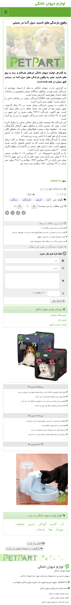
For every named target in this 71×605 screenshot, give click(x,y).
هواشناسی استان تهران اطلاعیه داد (53, 228)
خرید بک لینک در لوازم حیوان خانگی (55, 602)
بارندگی (27, 199)
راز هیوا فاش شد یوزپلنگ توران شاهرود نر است (48, 430)
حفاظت (20, 524)
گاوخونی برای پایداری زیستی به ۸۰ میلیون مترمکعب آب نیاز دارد (43, 401)
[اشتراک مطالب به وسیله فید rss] (7, 212)
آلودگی (42, 524)
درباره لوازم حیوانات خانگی (59, 593)
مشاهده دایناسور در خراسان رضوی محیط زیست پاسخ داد (46, 421)
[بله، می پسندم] (34, 206)
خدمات (41, 529)
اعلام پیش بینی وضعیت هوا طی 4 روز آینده (50, 396)
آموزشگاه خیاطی (58, 315)
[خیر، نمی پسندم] (19, 206)
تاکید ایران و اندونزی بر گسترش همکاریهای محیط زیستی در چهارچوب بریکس (39, 232)
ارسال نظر (57, 300)
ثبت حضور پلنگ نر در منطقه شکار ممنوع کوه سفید (48, 241)
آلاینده (53, 524)
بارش (22, 108)
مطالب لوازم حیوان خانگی (59, 598)
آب (48, 199)
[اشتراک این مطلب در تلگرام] (23, 212)
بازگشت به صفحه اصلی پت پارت (23, 548)
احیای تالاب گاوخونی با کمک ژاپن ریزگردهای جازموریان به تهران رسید (42, 392)
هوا (50, 529)
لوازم (51, 88)
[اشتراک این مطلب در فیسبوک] (18, 212)
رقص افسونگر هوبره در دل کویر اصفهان (51, 237)
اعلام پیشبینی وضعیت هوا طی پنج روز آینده (50, 405)
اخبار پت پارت (34, 543)
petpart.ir (56, 180)
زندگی (14, 199)
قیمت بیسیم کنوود (57, 324)
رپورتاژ (60, 529)
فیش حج (62, 320)
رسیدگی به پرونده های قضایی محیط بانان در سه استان (47, 434)
